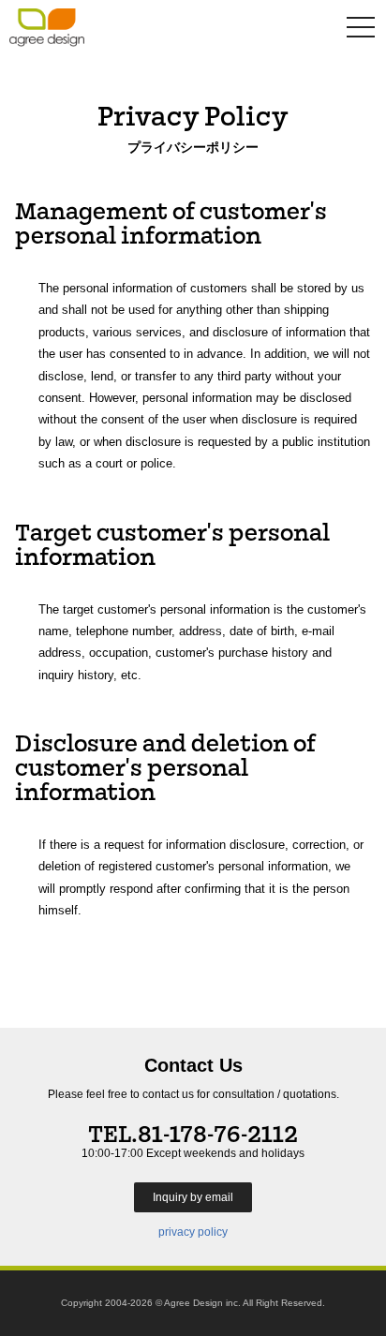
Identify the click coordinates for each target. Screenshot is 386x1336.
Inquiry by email (193, 1197)
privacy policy (193, 1232)
